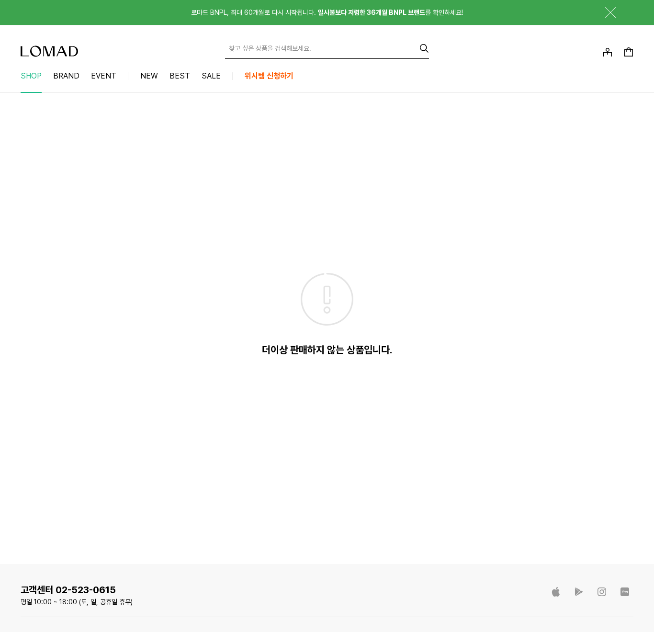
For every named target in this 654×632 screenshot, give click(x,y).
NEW (149, 75)
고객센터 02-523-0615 (68, 590)
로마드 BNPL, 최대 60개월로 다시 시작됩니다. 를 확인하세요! (327, 12)
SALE (211, 75)
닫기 (603, 12)
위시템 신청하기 (269, 75)
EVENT (103, 75)
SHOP (31, 75)
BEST (179, 75)
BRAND (66, 75)
